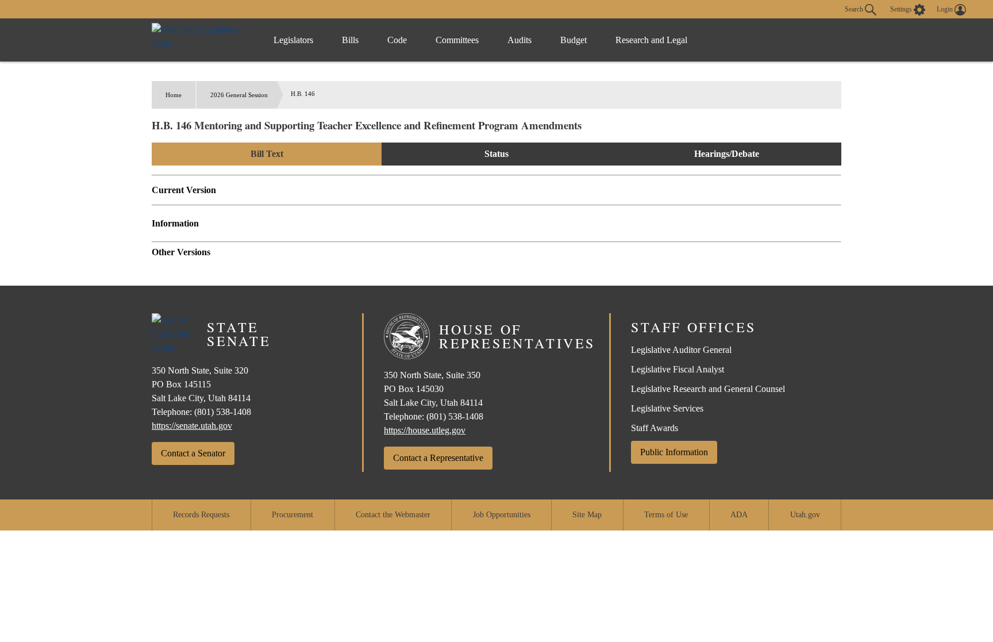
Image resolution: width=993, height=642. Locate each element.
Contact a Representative (438, 458)
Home (174, 94)
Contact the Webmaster (393, 514)
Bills (350, 40)
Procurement (292, 514)
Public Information (674, 452)
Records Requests (201, 514)
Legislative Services (667, 408)
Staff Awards (654, 428)
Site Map (587, 514)
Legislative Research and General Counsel (708, 389)
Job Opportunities (501, 514)
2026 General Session (239, 94)
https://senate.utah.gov (192, 425)
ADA (739, 514)
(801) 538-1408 (222, 412)
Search (855, 9)
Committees (457, 40)
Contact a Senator (193, 453)
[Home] (201, 39)
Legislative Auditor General (681, 350)
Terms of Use (666, 514)
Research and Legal (651, 40)
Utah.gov (805, 514)
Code (397, 40)
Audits (519, 40)
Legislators (293, 40)
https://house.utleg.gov (424, 430)
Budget (573, 40)
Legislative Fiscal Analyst (677, 369)
